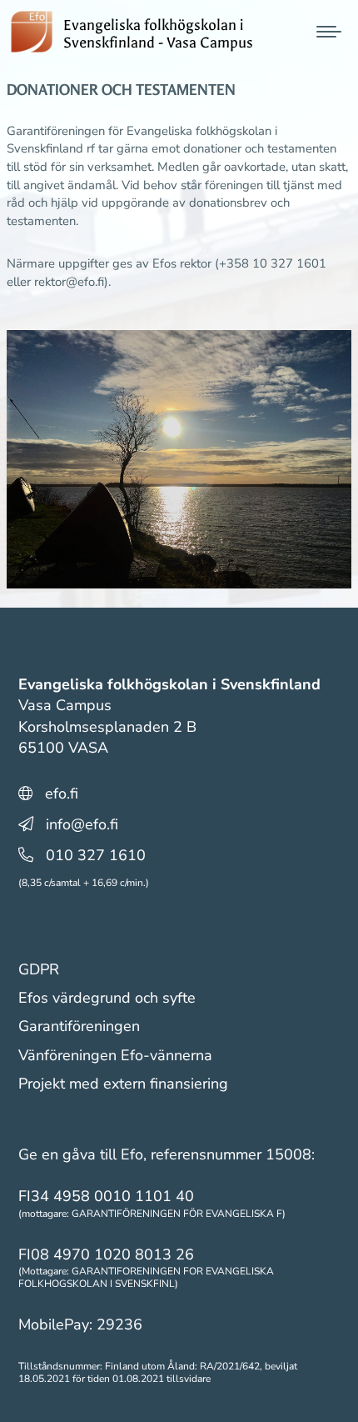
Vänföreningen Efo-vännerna (115, 1055)
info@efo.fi (82, 824)
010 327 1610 (96, 855)
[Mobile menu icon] (329, 32)
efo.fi (61, 794)
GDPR (38, 969)
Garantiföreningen (79, 1026)
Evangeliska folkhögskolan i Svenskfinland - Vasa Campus (158, 33)
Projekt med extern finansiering (123, 1084)
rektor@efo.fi (69, 281)
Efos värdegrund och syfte (107, 998)
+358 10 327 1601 (272, 263)
